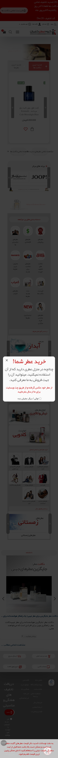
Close (3, 742)
